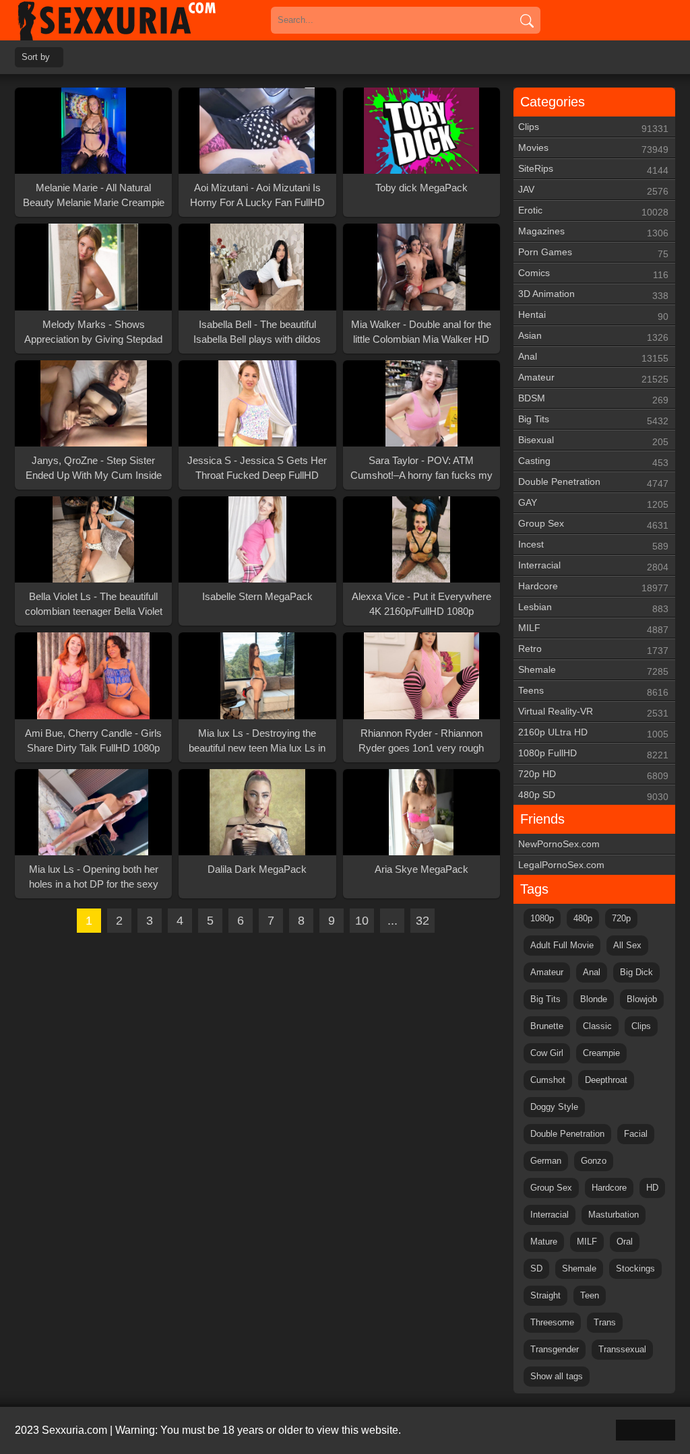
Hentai (593, 315)
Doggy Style (554, 1107)
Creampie (601, 1053)
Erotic (593, 211)
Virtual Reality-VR (593, 712)
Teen (589, 1295)
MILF (593, 628)
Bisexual (593, 440)
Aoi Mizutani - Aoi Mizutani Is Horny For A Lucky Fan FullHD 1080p (257, 196)
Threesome (552, 1322)
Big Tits (593, 420)
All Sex (627, 945)
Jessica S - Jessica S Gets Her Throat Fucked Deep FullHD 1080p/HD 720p (257, 469)
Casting (593, 461)
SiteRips (593, 169)
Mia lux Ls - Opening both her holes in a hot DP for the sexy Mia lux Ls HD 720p (93, 877)
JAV (593, 190)
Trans (605, 1322)
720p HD (593, 774)
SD (536, 1268)
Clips (593, 127)
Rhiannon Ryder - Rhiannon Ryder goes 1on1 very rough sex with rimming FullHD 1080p (421, 741)
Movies (593, 148)
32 (422, 920)
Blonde (593, 999)
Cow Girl (546, 1053)
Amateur (593, 378)
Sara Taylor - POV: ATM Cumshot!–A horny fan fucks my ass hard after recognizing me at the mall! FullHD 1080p (421, 469)
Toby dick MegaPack (421, 187)
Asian (593, 336)
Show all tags (556, 1376)
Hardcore (593, 587)
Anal (593, 357)
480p (582, 918)
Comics (593, 273)
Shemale (593, 670)
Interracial (593, 566)
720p (621, 918)
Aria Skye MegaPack (421, 869)
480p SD (593, 795)
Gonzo (593, 1161)
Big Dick (636, 972)
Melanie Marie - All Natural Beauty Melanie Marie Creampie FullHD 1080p (93, 196)
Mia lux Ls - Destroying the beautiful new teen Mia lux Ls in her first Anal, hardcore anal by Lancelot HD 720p (257, 741)
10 (362, 920)
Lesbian (593, 607)
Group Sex (593, 524)
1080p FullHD (593, 754)
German (545, 1161)
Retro (593, 649)
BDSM (593, 399)
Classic (597, 1026)
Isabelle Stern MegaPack (257, 596)
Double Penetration (593, 482)
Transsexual (622, 1349)
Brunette (546, 1026)
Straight (545, 1295)
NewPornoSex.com (559, 843)
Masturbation (613, 1215)
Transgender (554, 1349)
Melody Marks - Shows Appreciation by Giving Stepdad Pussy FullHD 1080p (93, 333)
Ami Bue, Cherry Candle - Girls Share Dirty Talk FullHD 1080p (93, 740)
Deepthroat (606, 1080)
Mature (543, 1241)
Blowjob (642, 999)
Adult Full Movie (562, 945)
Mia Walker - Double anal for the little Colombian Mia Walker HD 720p (421, 333)
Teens (593, 691)
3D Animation (593, 294)
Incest (593, 545)
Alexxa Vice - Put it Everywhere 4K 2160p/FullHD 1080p (421, 604)
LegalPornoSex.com (561, 864)
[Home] (136, 20)
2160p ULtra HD (593, 733)
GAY (593, 503)
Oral (625, 1241)
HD (652, 1188)
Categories (552, 101)
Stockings (635, 1268)
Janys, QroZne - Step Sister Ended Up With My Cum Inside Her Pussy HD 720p (94, 469)
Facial (636, 1134)
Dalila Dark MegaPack (257, 869)
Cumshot (547, 1080)
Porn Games (593, 252)
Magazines (593, 232)
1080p (542, 918)
